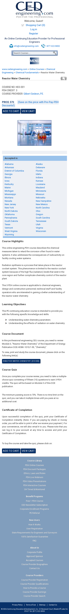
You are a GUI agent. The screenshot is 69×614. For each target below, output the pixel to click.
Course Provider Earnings (34, 592)
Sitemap (42, 605)
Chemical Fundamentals (27, 72)
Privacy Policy (17, 605)
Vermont (9, 228)
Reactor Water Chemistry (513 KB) (21, 361)
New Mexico (42, 204)
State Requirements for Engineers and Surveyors (34, 533)
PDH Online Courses (34, 465)
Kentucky (9, 184)
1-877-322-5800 (52, 46)
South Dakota (11, 221)
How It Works (34, 524)
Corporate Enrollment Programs (34, 509)
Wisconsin (41, 231)
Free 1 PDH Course (34, 501)
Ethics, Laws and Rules (34, 473)
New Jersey (10, 204)
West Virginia (11, 231)
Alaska (39, 164)
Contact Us (34, 568)
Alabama (9, 164)
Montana (9, 197)
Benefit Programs (34, 496)
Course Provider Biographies (34, 564)
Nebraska (40, 197)
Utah (38, 224)
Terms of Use (31, 605)
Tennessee (41, 221)
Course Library (34, 461)
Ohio (38, 211)
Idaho (38, 174)
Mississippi (10, 194)
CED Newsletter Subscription (34, 505)
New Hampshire (43, 201)
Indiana (39, 177)
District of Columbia (14, 171)
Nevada (8, 201)
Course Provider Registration (34, 580)
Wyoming (9, 234)
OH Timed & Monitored (34, 489)
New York (9, 207)
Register (33, 33)
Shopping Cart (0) (35, 25)
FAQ (34, 541)
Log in (33, 29)
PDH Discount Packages (34, 469)
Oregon (39, 214)
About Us (34, 548)
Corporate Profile (34, 552)
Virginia (39, 228)
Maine (8, 187)
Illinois (8, 177)
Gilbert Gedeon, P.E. (34, 93)
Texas (7, 224)
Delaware (40, 167)
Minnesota (41, 191)
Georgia (8, 174)
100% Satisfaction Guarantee (34, 537)
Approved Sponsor (34, 556)
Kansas (39, 181)
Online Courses (36, 69)
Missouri (40, 194)
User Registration (34, 528)
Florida (39, 171)
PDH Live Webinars (34, 477)
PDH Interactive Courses (34, 485)
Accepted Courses (34, 560)
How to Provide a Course (34, 588)
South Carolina (43, 217)
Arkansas (9, 167)
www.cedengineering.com (14, 69)
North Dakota (11, 211)
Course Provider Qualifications (34, 584)
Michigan (9, 191)
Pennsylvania (11, 217)
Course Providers (34, 575)
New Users (34, 520)
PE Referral (34, 513)
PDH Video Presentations (34, 481)
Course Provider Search (34, 596)
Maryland (40, 187)
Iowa (7, 181)
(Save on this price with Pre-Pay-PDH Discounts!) (30, 104)
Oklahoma (10, 214)
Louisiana (40, 184)
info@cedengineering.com (26, 46)
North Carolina (43, 207)
